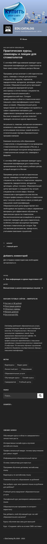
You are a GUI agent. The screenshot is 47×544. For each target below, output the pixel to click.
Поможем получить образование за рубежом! (21, 479)
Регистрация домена (13, 306)
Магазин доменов (11, 311)
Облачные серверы (12, 309)
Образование (26, 369)
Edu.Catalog (24, 28)
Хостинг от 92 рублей (13, 303)
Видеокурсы (9, 365)
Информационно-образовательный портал (20, 458)
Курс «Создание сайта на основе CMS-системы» (22, 526)
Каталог (9, 243)
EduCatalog (19, 47)
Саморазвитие (10, 382)
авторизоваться (9, 262)
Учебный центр (12, 246)
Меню (24, 39)
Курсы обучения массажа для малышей (19, 521)
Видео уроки (22, 365)
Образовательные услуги (15, 373)
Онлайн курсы (28, 377)
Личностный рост (11, 369)
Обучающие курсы (12, 377)
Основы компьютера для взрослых (17, 462)
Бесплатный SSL (11, 314)
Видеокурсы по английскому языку (17, 475)
